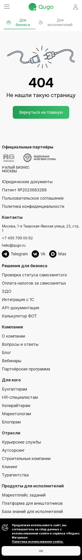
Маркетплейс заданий (24, 495)
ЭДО (6, 291)
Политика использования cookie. (38, 541)
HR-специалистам (20, 397)
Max (62, 253)
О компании (13, 336)
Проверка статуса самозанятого (34, 274)
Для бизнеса (23, 22)
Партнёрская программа (26, 369)
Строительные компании (26, 458)
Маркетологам (16, 413)
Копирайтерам (16, 405)
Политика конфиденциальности (33, 206)
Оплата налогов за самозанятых (34, 283)
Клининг (10, 466)
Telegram (19, 253)
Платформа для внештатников (32, 503)
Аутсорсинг (13, 450)
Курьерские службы (21, 442)
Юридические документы (27, 181)
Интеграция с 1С (18, 299)
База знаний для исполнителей (32, 511)
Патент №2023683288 (24, 190)
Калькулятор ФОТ (19, 316)
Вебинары (11, 360)
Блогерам (11, 422)
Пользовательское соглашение (33, 198)
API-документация (20, 307)
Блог (6, 352)
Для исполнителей (60, 22)
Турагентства (15, 475)
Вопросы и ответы (20, 344)
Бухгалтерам (14, 389)
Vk (43, 253)
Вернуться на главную (41, 112)
